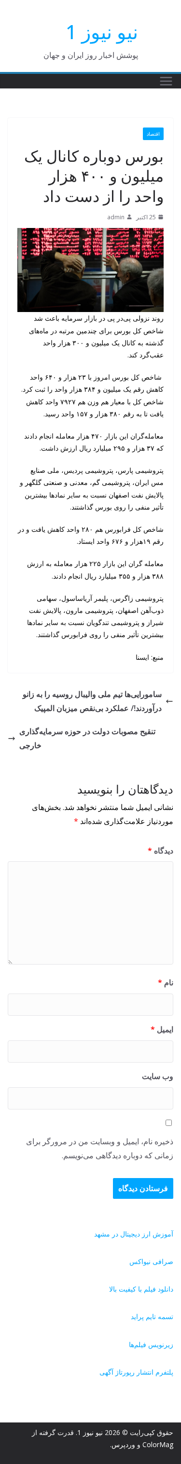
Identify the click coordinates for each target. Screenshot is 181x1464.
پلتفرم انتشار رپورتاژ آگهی (136, 1372)
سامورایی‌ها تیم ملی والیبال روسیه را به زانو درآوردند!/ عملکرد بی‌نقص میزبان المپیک (92, 701)
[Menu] (166, 81)
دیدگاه (160, 850)
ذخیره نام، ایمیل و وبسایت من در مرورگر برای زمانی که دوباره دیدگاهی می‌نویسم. (99, 1148)
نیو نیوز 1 (102, 31)
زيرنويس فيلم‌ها (151, 1344)
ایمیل (162, 1029)
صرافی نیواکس (151, 1261)
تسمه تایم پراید (152, 1316)
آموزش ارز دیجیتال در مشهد (133, 1233)
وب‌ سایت (157, 1076)
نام (165, 982)
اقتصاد (153, 133)
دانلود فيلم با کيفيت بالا (141, 1288)
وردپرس (123, 1444)
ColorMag (157, 1444)
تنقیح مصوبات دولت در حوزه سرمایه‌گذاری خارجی (87, 738)
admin (116, 217)
